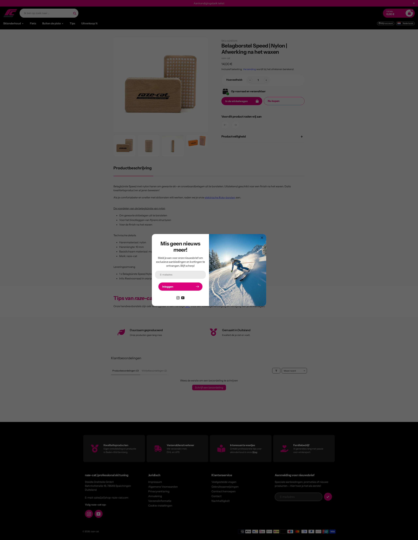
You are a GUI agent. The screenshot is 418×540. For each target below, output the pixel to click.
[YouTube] (183, 297)
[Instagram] (178, 297)
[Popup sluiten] (262, 238)
